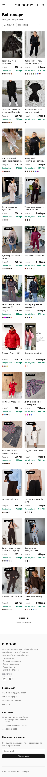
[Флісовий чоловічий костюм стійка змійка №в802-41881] (12, 93)
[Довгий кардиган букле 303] (12, 190)
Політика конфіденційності (14, 693)
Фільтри (10, 25)
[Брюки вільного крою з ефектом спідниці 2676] (12, 531)
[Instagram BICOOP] (4, 678)
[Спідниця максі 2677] (35, 434)
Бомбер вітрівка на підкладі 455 (33, 305)
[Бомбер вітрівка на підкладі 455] (35, 288)
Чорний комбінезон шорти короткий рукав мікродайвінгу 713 (34, 110)
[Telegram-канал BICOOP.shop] (10, 678)
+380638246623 (11, 729)
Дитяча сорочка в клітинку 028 (33, 403)
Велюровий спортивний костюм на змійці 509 (34, 159)
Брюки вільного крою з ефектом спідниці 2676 (12, 549)
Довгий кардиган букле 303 (9, 208)
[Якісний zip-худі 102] (35, 336)
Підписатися (23, 756)
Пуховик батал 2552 (11, 353)
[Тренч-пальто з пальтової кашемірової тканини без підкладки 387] (12, 44)
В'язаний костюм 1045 (12, 596)
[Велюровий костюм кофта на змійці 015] (35, 44)
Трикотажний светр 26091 (33, 597)
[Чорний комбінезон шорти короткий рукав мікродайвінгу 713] (35, 93)
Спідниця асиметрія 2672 (34, 500)
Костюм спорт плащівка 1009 (31, 549)
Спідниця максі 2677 (34, 450)
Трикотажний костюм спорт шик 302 (34, 208)
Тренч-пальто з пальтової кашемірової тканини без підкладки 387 (12, 62)
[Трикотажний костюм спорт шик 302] (35, 190)
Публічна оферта (9, 696)
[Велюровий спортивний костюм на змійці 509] (35, 142)
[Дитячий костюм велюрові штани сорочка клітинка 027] (12, 434)
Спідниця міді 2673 (10, 499)
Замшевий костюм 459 (35, 255)
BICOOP (25, 5)
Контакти (6, 704)
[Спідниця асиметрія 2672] (35, 482)
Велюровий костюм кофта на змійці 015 (33, 62)
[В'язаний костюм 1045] (12, 580)
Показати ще (23, 618)
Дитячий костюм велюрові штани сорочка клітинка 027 (11, 451)
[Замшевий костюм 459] (35, 239)
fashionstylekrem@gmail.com (16, 725)
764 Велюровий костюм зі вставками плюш (11, 159)
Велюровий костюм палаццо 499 (11, 305)
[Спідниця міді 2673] (12, 482)
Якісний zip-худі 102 (33, 353)
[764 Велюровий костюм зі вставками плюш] (12, 142)
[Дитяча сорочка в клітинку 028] (35, 385)
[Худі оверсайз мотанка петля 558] (12, 239)
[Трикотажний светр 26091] (35, 580)
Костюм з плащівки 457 (11, 403)
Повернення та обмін (11, 700)
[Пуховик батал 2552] (12, 336)
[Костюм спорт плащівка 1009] (35, 531)
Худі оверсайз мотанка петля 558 (12, 256)
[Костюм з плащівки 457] (12, 385)
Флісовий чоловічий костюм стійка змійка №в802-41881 (11, 110)
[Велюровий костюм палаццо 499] (12, 288)
